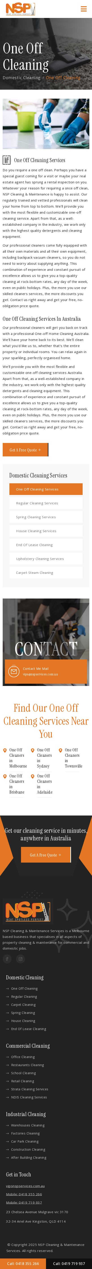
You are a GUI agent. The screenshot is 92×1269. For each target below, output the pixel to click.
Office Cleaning (23, 1057)
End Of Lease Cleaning (34, 544)
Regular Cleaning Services (37, 503)
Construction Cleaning (28, 1149)
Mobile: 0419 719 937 (24, 1202)
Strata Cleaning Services (29, 1089)
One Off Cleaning (24, 988)
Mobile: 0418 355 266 (24, 1194)
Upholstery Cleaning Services (40, 558)
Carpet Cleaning (23, 1004)
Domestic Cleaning (22, 77)
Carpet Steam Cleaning (34, 572)
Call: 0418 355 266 (23, 1263)
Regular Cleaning (24, 996)
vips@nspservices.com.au (40, 674)
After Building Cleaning (28, 1157)
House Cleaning (23, 1021)
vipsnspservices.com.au (25, 1186)
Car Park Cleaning (24, 1141)
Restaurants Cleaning (27, 1065)
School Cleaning (23, 1073)
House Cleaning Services (36, 531)
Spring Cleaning (23, 1013)
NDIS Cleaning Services (29, 1097)
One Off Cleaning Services (37, 489)
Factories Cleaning (25, 1133)
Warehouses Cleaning (27, 1125)
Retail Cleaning (22, 1081)
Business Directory (70, 1250)
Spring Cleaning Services (36, 517)
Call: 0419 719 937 (69, 1263)
